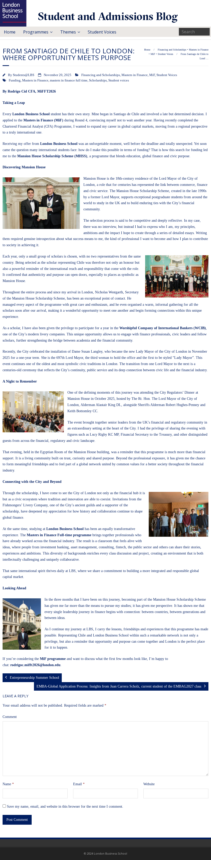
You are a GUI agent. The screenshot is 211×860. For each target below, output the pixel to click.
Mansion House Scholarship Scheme (142, 191)
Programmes (35, 32)
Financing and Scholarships (172, 49)
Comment (10, 717)
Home (9, 32)
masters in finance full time (68, 80)
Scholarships (98, 80)
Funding (15, 80)
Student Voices (102, 32)
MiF (153, 54)
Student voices (118, 80)
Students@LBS (23, 75)
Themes (68, 32)
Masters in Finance (198, 49)
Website (149, 784)
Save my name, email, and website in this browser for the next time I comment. (65, 806)
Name (8, 784)
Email (79, 784)
